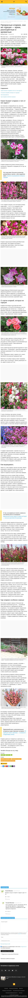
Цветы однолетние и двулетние (8, 760)
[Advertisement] (14, 827)
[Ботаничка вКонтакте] (5, 970)
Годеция (3, 754)
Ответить (8, 899)
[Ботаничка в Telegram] (9, 970)
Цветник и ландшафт (5, 21)
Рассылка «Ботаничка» (13, 988)
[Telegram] (9, 766)
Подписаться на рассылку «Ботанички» (10, 954)
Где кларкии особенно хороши (8, 96)
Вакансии (21, 988)
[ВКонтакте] (3, 766)
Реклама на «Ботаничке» (7, 990)
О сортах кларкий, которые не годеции (10, 92)
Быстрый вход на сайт (5, 943)
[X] (12, 766)
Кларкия (8, 754)
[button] (26, 1)
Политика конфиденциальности (12, 992)
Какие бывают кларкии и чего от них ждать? (11, 90)
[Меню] (2, 2)
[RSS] (16, 970)
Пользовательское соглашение (19, 990)
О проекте (6, 988)
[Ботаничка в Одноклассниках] (2, 970)
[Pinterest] (7, 766)
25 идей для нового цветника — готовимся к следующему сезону (14, 732)
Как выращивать (5, 94)
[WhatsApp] (10, 766)
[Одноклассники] (5, 766)
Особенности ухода (16, 758)
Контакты (20, 992)
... (11, 754)
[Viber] (14, 766)
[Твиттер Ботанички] (12, 970)
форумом (19, 933)
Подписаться (23, 946)
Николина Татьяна (4, 34)
